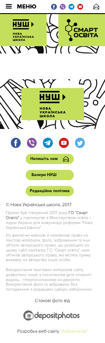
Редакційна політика (50, 190)
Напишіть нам (96, 6)
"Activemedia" (74, 331)
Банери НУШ (44, 174)
